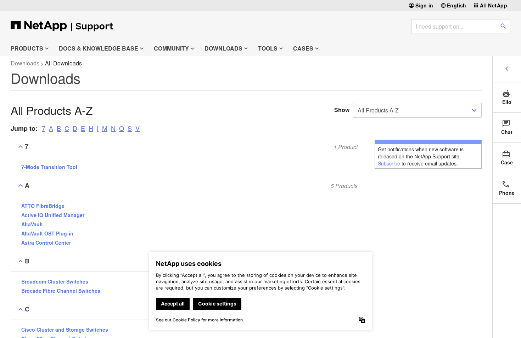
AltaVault (32, 224)
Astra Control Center (46, 242)
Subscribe (389, 163)
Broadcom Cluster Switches (54, 281)
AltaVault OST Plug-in (47, 233)
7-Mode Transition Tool (49, 167)
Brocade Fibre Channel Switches (60, 290)
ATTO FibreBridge (43, 206)
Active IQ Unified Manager (52, 215)
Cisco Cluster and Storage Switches (64, 329)
